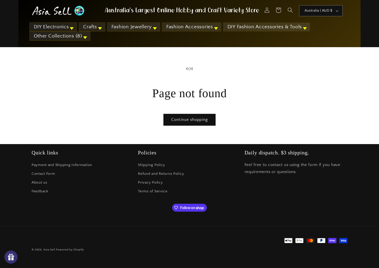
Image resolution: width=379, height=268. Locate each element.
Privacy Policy (150, 182)
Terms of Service (153, 191)
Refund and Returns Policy (161, 174)
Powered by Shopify (70, 249)
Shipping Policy (151, 165)
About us (39, 182)
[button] (53, 27)
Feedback (40, 191)
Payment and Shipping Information (62, 165)
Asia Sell (49, 249)
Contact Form (43, 174)
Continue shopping (189, 120)
